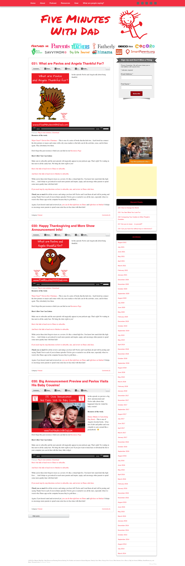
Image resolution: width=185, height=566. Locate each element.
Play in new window (44, 132)
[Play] (34, 129)
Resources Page (76, 150)
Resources (65, 3)
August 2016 (122, 456)
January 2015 (122, 521)
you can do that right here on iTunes (74, 204)
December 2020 (123, 279)
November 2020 (123, 284)
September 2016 (123, 451)
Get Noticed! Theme (45, 562)
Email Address (127, 74)
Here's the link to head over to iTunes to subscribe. (48, 168)
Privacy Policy (153, 564)
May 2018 (121, 377)
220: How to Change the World (128, 208)
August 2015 (122, 502)
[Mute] (101, 129)
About (42, 3)
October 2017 (122, 405)
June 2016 (121, 465)
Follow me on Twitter (138, 3)
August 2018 (122, 368)
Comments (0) (106, 215)
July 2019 (121, 335)
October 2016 (122, 447)
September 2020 (123, 293)
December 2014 (123, 525)
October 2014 (122, 535)
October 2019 (122, 326)
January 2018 (122, 391)
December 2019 (123, 321)
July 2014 (121, 549)
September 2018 (123, 363)
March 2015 (122, 516)
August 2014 (122, 544)
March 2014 (122, 553)
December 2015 (123, 493)
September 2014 (123, 539)
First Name (125, 84)
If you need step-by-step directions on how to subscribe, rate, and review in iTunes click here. (63, 189)
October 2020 (122, 289)
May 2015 (121, 511)
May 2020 (121, 312)
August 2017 (122, 414)
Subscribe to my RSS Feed (155, 3)
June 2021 (121, 252)
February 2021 (123, 270)
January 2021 (122, 275)
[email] (108, 68)
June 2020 (121, 307)
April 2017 (121, 428)
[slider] (106, 129)
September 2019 (123, 330)
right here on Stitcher (97, 204)
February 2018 (123, 386)
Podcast (53, 3)
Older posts (36, 516)
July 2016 (121, 460)
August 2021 (122, 242)
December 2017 (123, 395)
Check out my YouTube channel (151, 3)
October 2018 (122, 358)
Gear (76, 3)
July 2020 (121, 303)
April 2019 (121, 344)
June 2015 (121, 507)
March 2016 (122, 479)
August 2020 (122, 298)
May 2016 (121, 470)
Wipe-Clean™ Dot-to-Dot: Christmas (44, 140)
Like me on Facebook (142, 3)
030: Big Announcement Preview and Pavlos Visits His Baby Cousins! (70, 383)
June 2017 (121, 423)
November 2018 (123, 354)
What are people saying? (93, 3)
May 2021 (121, 256)
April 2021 (121, 261)
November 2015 (123, 498)
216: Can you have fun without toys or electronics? (135, 228)
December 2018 (123, 349)
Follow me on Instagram (146, 3)
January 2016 (122, 488)
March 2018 (122, 382)
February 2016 (123, 484)
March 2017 (122, 433)
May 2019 (121, 340)
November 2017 (123, 400)
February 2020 (123, 317)
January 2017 (122, 437)
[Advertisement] (136, 181)
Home (33, 3)
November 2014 (123, 530)
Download (55, 132)
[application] (71, 129)
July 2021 (121, 247)
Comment (36, 68)
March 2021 (122, 265)
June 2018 (121, 372)
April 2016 (121, 474)
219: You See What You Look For (129, 212)
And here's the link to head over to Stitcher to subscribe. (50, 174)
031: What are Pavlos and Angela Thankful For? (68, 63)
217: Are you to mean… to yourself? (130, 224)
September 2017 (123, 409)
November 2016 (123, 442)
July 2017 (121, 419)
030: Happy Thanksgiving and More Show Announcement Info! (63, 227)
